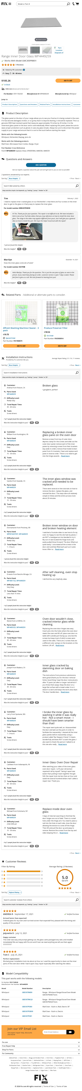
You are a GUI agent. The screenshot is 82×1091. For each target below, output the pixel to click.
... (65, 456)
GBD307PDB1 (27, 1016)
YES (19, 249)
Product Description (9, 104)
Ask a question (41, 165)
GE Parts (69, 1058)
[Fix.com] (5, 3)
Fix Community (8, 1053)
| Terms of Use (48, 1086)
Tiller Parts (53, 1070)
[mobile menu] (10, 3)
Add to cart (68, 81)
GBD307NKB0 (27, 992)
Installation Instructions (61, 104)
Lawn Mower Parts (50, 1068)
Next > (77, 365)
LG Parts (48, 1060)
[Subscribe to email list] (70, 1032)
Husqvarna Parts (16, 1060)
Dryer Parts (49, 1065)
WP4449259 (11, 394)
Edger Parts (44, 1070)
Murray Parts (15, 1063)
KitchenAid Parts (39, 1060)
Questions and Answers (28, 104)
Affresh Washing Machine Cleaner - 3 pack (21, 329)
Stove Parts (58, 1065)
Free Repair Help (8, 1046)
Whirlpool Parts (46, 1063)
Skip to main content (41, 15)
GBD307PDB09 (27, 1011)
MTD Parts (67, 1060)
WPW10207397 (12, 534)
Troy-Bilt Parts (35, 1063)
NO (24, 249)
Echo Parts (49, 1058)
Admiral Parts (13, 1058)
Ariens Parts (23, 1058)
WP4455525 (11, 627)
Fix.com (5, 1042)
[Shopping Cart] (77, 3)
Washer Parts (26, 1065)
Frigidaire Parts (59, 1058)
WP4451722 (11, 581)
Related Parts (45, 104)
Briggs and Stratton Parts (36, 1058)
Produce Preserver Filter (56, 328)
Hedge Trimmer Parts (32, 1070)
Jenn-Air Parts (27, 1060)
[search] (68, 3)
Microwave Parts (26, 1068)
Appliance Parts (38, 1068)
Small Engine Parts (64, 1068)
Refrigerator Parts (38, 1065)
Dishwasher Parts (14, 1065)
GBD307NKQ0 (27, 999)
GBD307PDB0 (27, 1007)
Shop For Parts (8, 1050)
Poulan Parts (25, 1063)
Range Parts (14, 1068)
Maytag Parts (58, 1060)
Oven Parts (68, 1065)
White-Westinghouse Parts (62, 1063)
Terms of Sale (61, 1086)
